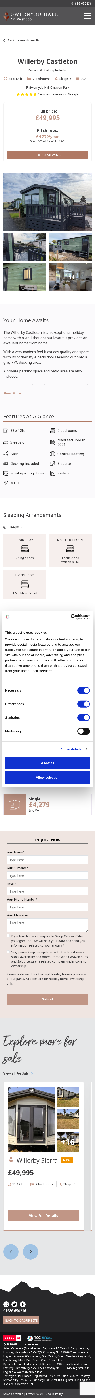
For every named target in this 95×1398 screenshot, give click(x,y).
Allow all (47, 763)
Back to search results (24, 40)
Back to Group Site (21, 1320)
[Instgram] (6, 1304)
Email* (11, 884)
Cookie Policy (54, 1394)
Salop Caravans (13, 1394)
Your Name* (16, 852)
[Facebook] (23, 1304)
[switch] (83, 704)
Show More (12, 393)
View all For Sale (16, 1073)
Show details (71, 749)
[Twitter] (14, 1304)
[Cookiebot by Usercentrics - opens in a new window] (70, 617)
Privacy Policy (34, 1394)
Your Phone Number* (22, 899)
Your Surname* (17, 868)
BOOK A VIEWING (47, 155)
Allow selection (47, 777)
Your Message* (18, 915)
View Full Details (43, 1215)
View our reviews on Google (58, 94)
